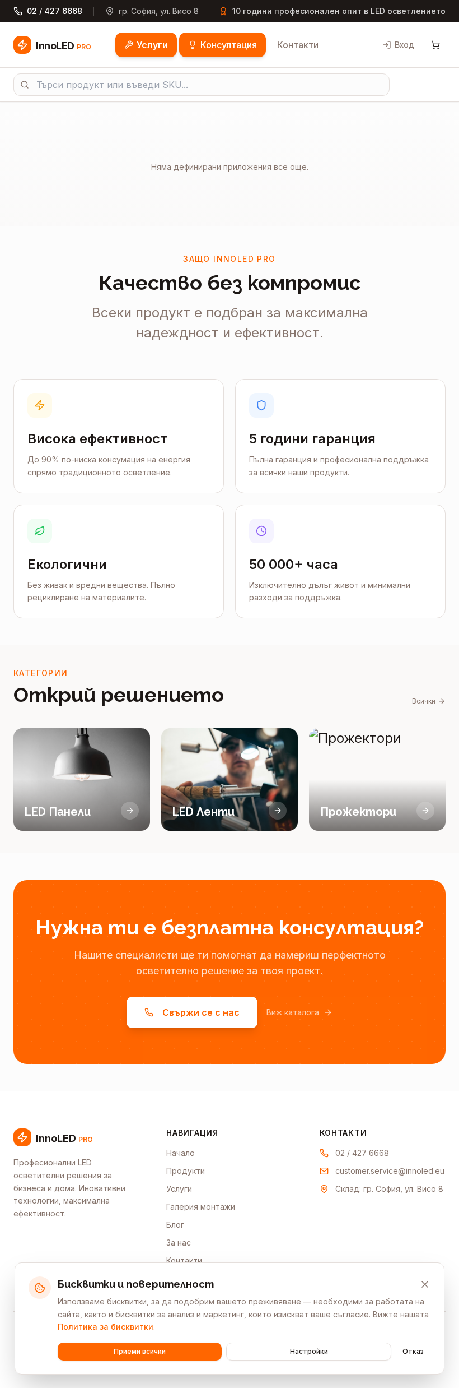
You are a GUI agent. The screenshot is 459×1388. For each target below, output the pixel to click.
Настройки (309, 1351)
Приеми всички (140, 1351)
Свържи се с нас (201, 1012)
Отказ (413, 1351)
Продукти (185, 1171)
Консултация (228, 44)
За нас (178, 1242)
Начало (180, 1153)
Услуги (152, 44)
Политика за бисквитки (105, 1326)
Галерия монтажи (200, 1206)
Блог (175, 1224)
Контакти (298, 44)
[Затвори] (424, 1284)
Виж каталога (292, 1012)
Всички (423, 701)
